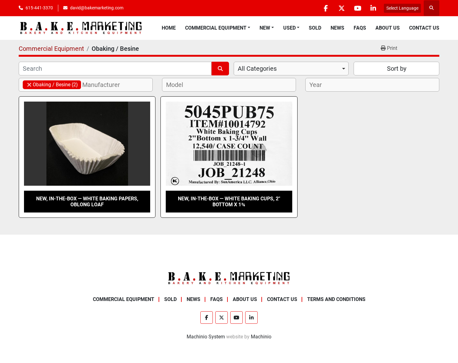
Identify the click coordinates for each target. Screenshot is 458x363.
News (337, 28)
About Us (387, 28)
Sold (315, 28)
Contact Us (424, 28)
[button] (217, 28)
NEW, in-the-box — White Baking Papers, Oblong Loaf (87, 202)
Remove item (29, 85)
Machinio (261, 337)
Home (169, 28)
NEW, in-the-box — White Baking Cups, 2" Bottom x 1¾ (229, 202)
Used (289, 28)
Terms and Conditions (336, 299)
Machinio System (206, 337)
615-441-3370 (39, 7)
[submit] (220, 68)
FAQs (360, 28)
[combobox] (291, 68)
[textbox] (104, 84)
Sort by (396, 68)
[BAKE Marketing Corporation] (229, 278)
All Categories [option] (257, 68)
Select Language (402, 8)
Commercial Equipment (215, 28)
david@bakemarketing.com (96, 7)
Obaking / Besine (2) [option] (50, 85)
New (265, 28)
